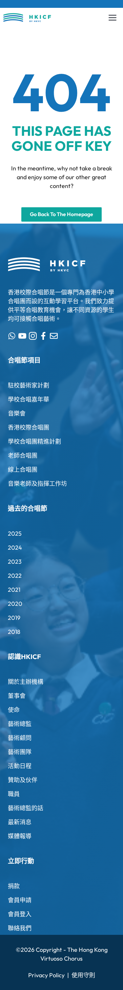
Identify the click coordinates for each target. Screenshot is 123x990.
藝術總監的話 (25, 808)
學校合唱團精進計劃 (34, 441)
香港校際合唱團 (28, 427)
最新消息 (19, 822)
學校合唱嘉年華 (28, 399)
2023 (15, 561)
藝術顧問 (19, 738)
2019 (14, 617)
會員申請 (19, 900)
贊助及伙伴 (22, 780)
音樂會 (17, 413)
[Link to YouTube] (22, 336)
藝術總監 (19, 724)
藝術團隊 (19, 752)
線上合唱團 (22, 469)
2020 (15, 603)
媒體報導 (19, 836)
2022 (15, 575)
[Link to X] (12, 336)
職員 (14, 794)
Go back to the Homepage (61, 214)
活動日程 (19, 766)
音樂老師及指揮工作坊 (37, 483)
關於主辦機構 (25, 681)
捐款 (14, 886)
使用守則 (83, 975)
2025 (15, 533)
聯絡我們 (19, 928)
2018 (14, 632)
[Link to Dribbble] (43, 336)
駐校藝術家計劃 (28, 385)
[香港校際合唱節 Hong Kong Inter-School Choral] (27, 17)
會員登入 (19, 914)
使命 (14, 710)
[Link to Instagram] (33, 336)
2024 (15, 547)
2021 (14, 589)
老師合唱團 (22, 455)
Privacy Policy (46, 975)
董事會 (17, 695)
